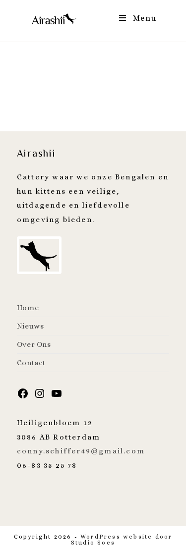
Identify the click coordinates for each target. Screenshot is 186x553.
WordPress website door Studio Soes (122, 539)
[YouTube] (56, 396)
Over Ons (34, 344)
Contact (31, 362)
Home (28, 307)
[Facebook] (23, 396)
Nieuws (30, 326)
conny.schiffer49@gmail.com (81, 450)
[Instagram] (40, 396)
